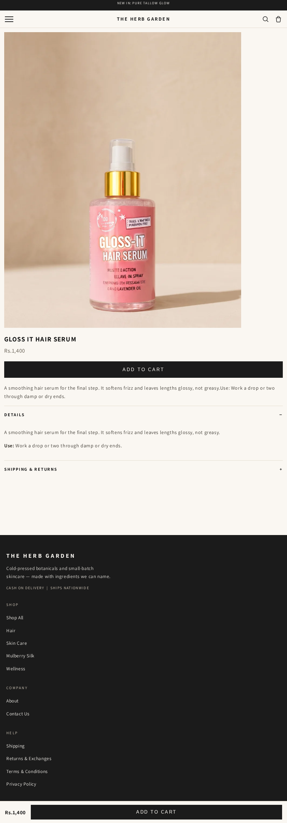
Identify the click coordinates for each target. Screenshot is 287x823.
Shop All (14, 617)
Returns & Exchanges (28, 758)
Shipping (15, 746)
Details (14, 415)
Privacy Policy (21, 784)
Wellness (16, 668)
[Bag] (278, 19)
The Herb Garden (143, 19)
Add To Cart (143, 369)
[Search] (265, 19)
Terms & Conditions (27, 771)
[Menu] (9, 19)
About (12, 701)
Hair (10, 630)
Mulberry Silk (20, 655)
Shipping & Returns (30, 469)
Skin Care (16, 643)
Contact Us (18, 713)
